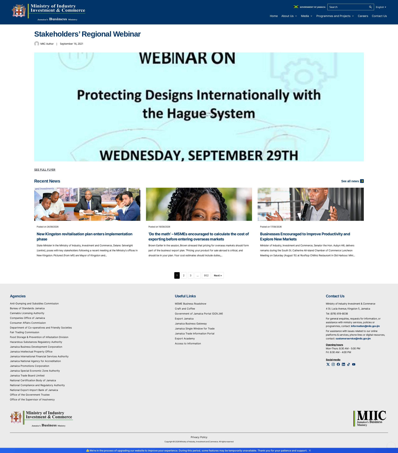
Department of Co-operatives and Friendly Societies (41, 327)
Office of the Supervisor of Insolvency (32, 399)
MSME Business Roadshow (190, 303)
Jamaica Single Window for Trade (195, 328)
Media (305, 16)
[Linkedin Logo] (343, 364)
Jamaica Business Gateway (191, 323)
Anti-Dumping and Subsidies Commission (34, 303)
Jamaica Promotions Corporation (29, 365)
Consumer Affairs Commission (28, 322)
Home (274, 16)
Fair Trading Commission (24, 332)
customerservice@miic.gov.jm (353, 338)
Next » (218, 275)
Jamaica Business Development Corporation (36, 346)
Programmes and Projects (333, 16)
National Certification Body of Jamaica (33, 380)
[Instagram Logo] (333, 364)
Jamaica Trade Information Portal (194, 333)
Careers (363, 16)
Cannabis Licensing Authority (27, 313)
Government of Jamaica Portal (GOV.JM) (199, 313)
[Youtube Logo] (353, 364)
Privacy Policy (199, 437)
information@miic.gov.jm (365, 326)
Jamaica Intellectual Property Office (31, 351)
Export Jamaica (184, 318)
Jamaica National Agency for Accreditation (35, 361)
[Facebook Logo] (338, 364)
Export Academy (185, 338)
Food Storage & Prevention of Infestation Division (39, 337)
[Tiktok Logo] (348, 364)
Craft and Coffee (185, 308)
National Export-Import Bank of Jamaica (34, 390)
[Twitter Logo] (328, 364)
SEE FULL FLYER (44, 169)
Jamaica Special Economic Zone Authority (35, 370)
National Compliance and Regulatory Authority (37, 385)
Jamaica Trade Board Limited (27, 375)
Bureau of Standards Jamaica (27, 308)
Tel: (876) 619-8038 (337, 313)
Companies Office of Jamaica (27, 317)
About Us (287, 16)
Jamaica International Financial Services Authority (39, 356)
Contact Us (379, 16)
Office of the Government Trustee (30, 394)
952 (206, 275)
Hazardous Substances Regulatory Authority (36, 341)
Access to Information (188, 343)
